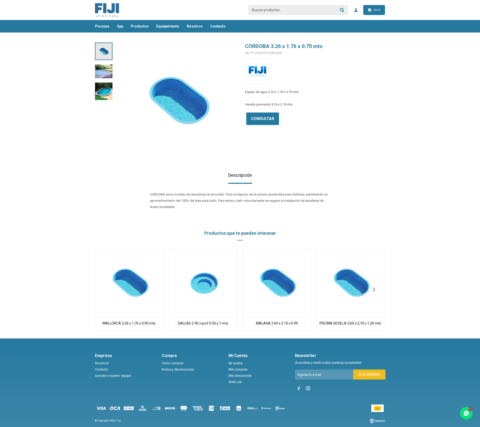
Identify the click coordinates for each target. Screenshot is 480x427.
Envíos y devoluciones (178, 369)
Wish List (235, 382)
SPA (120, 26)
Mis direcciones (240, 376)
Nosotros (195, 26)
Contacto (218, 26)
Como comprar (173, 363)
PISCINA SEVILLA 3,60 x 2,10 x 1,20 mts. (351, 323)
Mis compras (238, 369)
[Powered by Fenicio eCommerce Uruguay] (377, 420)
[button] (375, 289)
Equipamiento (167, 26)
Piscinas (102, 26)
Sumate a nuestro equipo (113, 376)
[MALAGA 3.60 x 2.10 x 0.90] (276, 282)
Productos (140, 26)
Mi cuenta (235, 363)
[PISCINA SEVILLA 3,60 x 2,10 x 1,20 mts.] (350, 282)
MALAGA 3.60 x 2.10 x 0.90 (277, 323)
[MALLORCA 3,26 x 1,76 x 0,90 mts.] (129, 282)
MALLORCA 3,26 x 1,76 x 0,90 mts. (129, 323)
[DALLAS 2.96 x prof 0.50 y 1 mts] (203, 282)
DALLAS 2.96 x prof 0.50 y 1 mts (203, 323)
